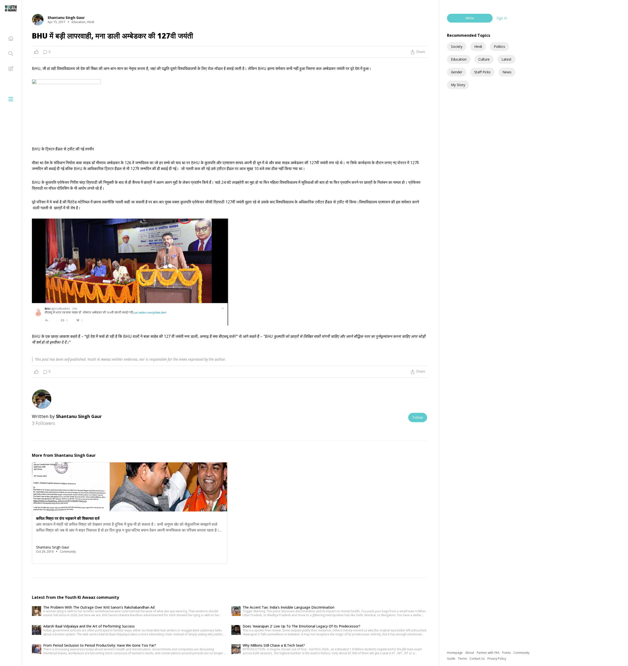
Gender (456, 72)
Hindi (478, 46)
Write (470, 18)
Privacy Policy (496, 658)
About (470, 653)
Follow (417, 417)
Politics (499, 46)
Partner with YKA (488, 653)
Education (459, 59)
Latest (506, 59)
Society (456, 46)
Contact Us (477, 658)
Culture (484, 59)
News (506, 72)
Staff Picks (482, 72)
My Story (458, 84)
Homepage (455, 653)
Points (506, 653)
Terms (463, 658)
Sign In (502, 18)
